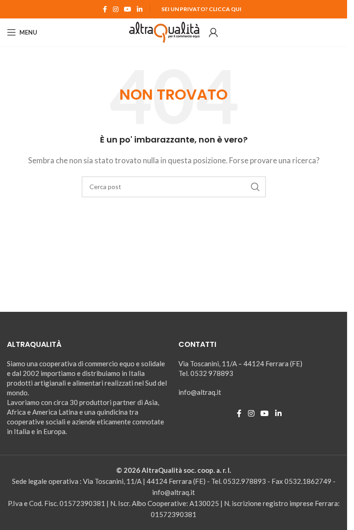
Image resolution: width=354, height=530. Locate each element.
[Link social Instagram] (115, 9)
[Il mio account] (213, 32)
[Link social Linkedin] (139, 9)
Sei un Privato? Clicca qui (201, 9)
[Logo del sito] (164, 31)
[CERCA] (255, 186)
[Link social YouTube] (127, 9)
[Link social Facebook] (104, 9)
